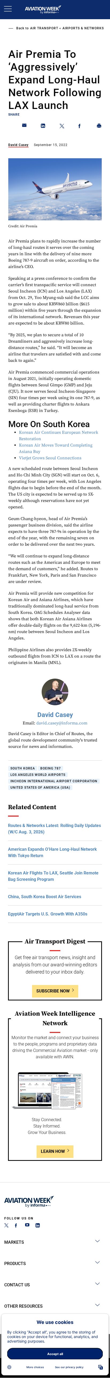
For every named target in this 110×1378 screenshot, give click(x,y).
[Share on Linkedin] (43, 127)
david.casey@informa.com (61, 723)
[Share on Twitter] (62, 127)
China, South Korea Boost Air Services (44, 896)
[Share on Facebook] (80, 127)
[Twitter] (6, 1226)
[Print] (99, 127)
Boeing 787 (50, 768)
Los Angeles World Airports (37, 775)
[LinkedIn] (38, 1226)
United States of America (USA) (40, 787)
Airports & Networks (83, 28)
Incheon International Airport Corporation (53, 781)
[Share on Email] (24, 127)
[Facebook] (17, 1226)
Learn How (53, 1151)
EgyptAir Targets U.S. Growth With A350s (47, 914)
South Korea (22, 768)
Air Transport (44, 28)
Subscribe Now (53, 991)
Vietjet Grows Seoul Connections (50, 458)
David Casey (18, 145)
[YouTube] (27, 1226)
